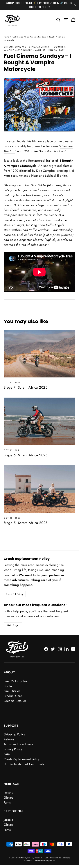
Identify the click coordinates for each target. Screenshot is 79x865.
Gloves (8, 797)
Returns (9, 739)
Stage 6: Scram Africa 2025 (26, 455)
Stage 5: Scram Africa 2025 (26, 522)
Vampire (40, 50)
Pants (7, 802)
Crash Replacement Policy (22, 759)
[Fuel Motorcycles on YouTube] (73, 648)
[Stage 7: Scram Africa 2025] (39, 353)
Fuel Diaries (17, 36)
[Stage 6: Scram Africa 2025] (39, 421)
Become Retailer (15, 701)
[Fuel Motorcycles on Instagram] (60, 648)
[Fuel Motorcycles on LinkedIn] (66, 648)
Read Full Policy (14, 594)
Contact (9, 686)
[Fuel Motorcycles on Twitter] (53, 648)
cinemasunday (39, 46)
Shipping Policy (14, 734)
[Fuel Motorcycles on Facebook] (46, 648)
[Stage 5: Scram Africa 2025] (39, 489)
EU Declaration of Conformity (24, 764)
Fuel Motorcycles (15, 681)
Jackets (8, 792)
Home (6, 36)
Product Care (13, 696)
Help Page (12, 625)
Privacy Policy (13, 749)
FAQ (7, 754)
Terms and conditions (18, 744)
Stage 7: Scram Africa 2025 (25, 387)
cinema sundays (15, 46)
